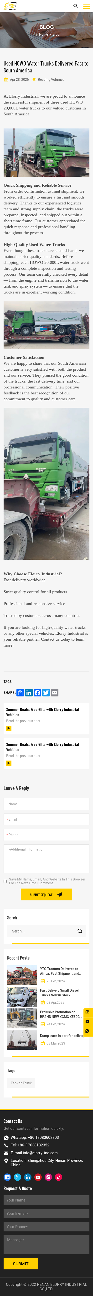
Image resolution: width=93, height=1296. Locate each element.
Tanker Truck (21, 1083)
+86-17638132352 (33, 1145)
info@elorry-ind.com (40, 1153)
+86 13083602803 (43, 1137)
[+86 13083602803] (88, 1032)
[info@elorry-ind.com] (88, 1022)
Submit (21, 1263)
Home (43, 34)
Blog (55, 34)
